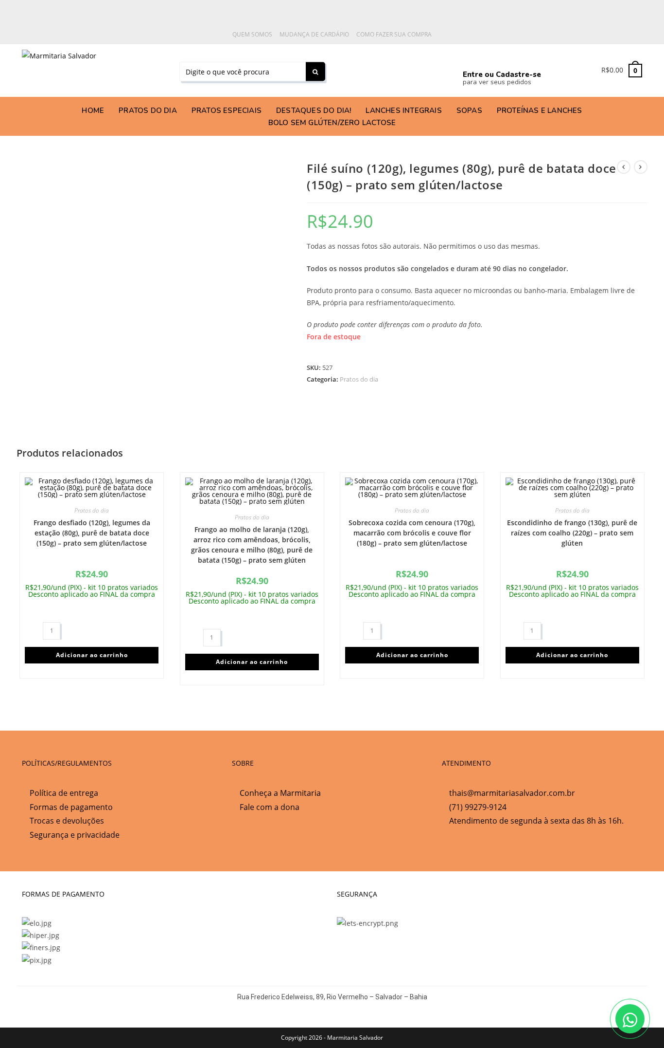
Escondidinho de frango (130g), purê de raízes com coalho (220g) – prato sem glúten (572, 533)
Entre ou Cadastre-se (502, 74)
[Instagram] (385, 68)
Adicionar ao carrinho (92, 655)
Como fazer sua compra (394, 34)
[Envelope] (431, 68)
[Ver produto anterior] (623, 167)
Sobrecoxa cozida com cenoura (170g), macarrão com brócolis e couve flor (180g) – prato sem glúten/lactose (412, 533)
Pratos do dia (359, 379)
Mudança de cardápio (314, 34)
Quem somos (252, 34)
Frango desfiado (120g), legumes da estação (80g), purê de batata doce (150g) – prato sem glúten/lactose (92, 533)
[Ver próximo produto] (640, 167)
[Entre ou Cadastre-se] (471, 57)
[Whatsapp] (340, 68)
